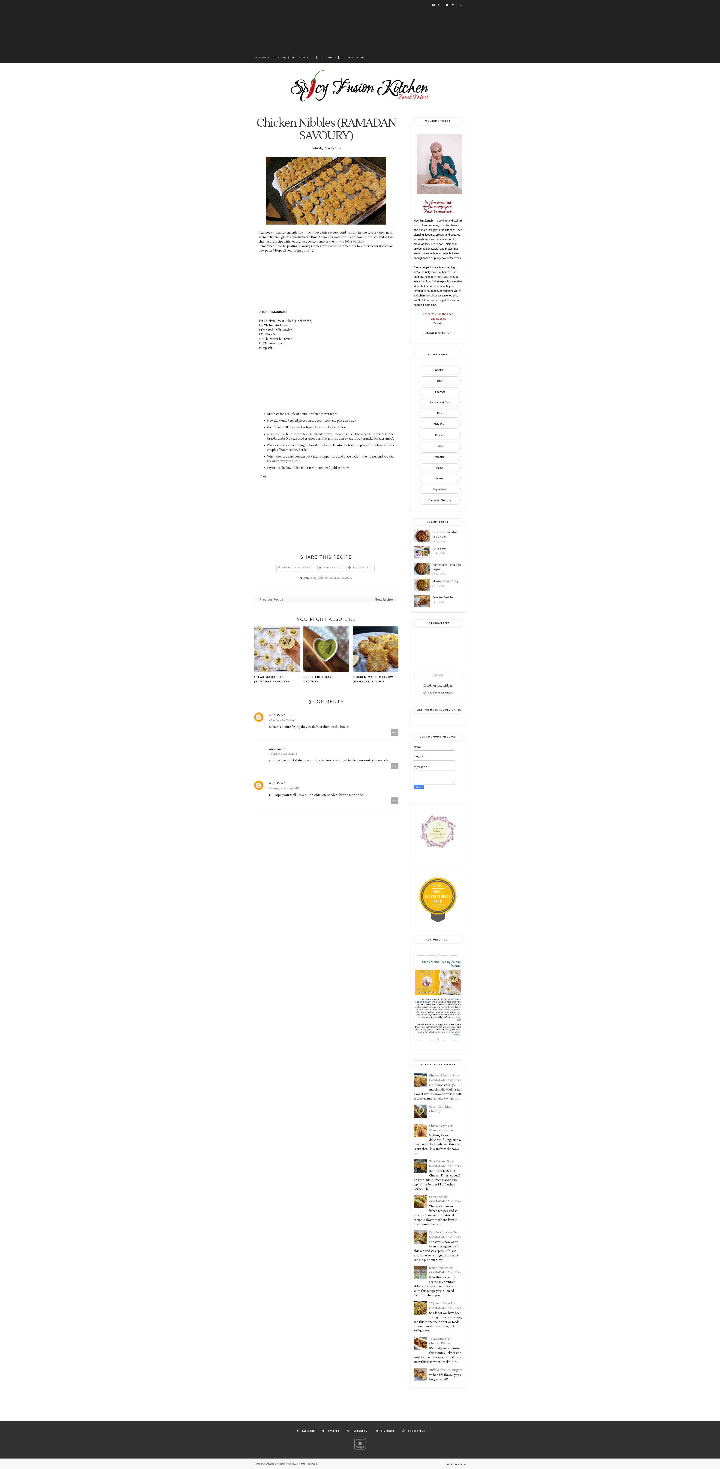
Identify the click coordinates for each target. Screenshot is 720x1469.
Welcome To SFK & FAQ (270, 57)
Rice (439, 413)
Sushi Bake (439, 548)
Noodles (440, 456)
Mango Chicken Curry (445, 581)
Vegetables (439, 489)
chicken (323, 578)
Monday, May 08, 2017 (282, 720)
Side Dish (439, 424)
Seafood (440, 391)
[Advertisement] (360, 26)
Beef (439, 380)
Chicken (440, 369)
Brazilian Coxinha (442, 597)
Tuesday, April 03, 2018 (283, 753)
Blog (313, 578)
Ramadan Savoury (440, 500)
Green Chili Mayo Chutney (318, 679)
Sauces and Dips (440, 402)
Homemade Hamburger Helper (446, 567)
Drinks (439, 478)
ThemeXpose (286, 1463)
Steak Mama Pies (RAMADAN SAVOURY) (271, 679)
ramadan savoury (341, 578)
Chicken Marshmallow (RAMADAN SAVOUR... (373, 679)
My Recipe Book (303, 57)
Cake (440, 445)
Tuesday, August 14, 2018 (284, 788)
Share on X (332, 567)
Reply (395, 732)
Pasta (439, 467)
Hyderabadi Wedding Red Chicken (444, 534)
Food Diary (328, 57)
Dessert (439, 435)
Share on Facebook (297, 567)
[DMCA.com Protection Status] (360, 1448)
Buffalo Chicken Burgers (445, 1370)
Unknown (277, 714)
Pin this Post (363, 567)
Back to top (455, 1464)
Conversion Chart (355, 57)
